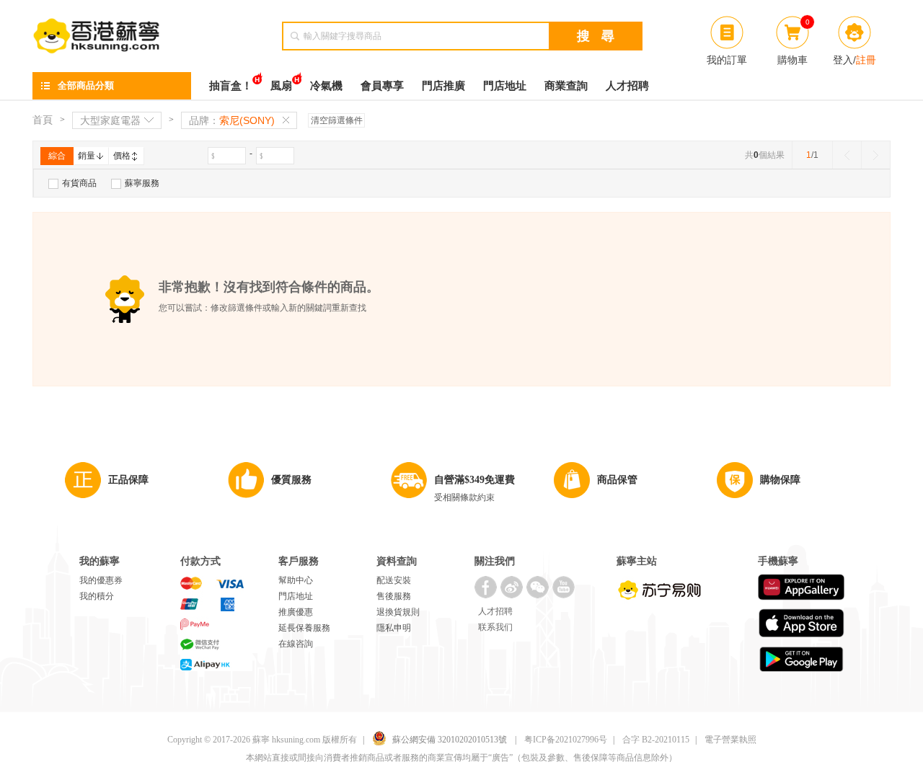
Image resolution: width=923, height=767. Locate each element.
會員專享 (382, 86)
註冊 (866, 60)
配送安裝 (393, 580)
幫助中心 (295, 580)
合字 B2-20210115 (655, 740)
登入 (843, 60)
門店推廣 (443, 86)
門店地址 (504, 86)
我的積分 (96, 596)
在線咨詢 (295, 644)
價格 (122, 156)
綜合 (57, 156)
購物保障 (780, 479)
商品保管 (617, 479)
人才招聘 (627, 86)
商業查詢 (566, 86)
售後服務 (393, 596)
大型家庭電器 (110, 120)
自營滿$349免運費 (474, 479)
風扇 (281, 86)
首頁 (42, 119)
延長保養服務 (304, 628)
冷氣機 (326, 86)
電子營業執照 (730, 740)
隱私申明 (393, 628)
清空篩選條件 (337, 120)
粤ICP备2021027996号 (565, 740)
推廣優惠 (295, 612)
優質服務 (291, 479)
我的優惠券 (101, 580)
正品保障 (128, 479)
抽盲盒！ (230, 86)
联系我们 (495, 627)
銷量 (86, 156)
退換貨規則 (398, 612)
